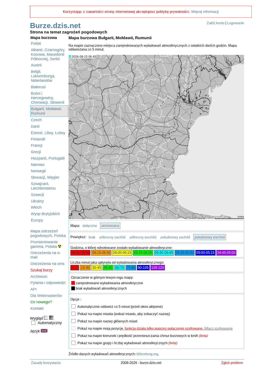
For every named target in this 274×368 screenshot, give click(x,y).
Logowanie (235, 23)
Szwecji (37, 195)
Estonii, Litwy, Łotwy (48, 133)
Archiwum (38, 276)
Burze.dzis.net (55, 25)
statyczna (89, 225)
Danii (35, 126)
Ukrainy (37, 201)
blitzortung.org (147, 354)
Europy (37, 220)
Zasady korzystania (46, 363)
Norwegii (38, 171)
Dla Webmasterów (46, 295)
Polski (36, 43)
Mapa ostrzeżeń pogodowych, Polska (48, 233)
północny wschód (143, 237)
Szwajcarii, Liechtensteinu (43, 186)
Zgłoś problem (232, 363)
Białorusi (38, 87)
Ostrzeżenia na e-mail (45, 255)
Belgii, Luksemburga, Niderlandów (43, 76)
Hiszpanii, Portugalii (48, 158)
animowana (110, 225)
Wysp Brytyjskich (45, 214)
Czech (36, 120)
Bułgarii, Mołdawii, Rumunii (46, 111)
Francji (36, 145)
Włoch (36, 207)
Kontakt (36, 308)
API (33, 289)
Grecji (36, 152)
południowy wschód (210, 237)
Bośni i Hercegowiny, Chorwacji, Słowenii (47, 98)
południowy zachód (175, 237)
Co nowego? (41, 302)
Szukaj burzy (41, 270)
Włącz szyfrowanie (218, 328)
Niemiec (38, 165)
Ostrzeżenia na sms (47, 264)
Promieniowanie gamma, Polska (44, 244)
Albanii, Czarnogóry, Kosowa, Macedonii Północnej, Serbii (48, 54)
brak (92, 237)
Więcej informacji (205, 12)
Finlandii (38, 139)
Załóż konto (216, 23)
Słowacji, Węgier (45, 177)
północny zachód (112, 237)
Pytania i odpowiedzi (48, 283)
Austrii (36, 65)
